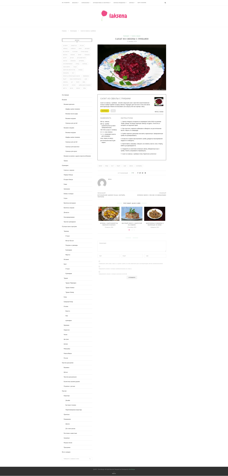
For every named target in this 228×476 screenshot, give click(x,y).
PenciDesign (132, 469)
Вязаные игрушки (70, 118)
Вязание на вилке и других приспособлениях (77, 156)
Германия (66, 325)
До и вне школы (70, 428)
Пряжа (66, 161)
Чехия (65, 334)
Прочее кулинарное (70, 222)
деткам (72, 57)
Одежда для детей (71, 123)
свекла (131, 166)
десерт (65, 57)
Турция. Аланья (69, 287)
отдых (75, 66)
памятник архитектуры (69, 69)
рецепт (118, 166)
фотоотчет (66, 85)
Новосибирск (68, 353)
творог (78, 82)
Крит (65, 264)
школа (71, 88)
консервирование (67, 63)
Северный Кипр (68, 302)
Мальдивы (67, 349)
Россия (82, 45)
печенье (80, 69)
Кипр (65, 297)
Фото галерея (142, 2)
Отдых (67, 236)
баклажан (87, 48)
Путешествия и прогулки (101, 2)
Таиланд (66, 231)
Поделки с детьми (69, 386)
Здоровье (67, 438)
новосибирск (66, 66)
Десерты (66, 212)
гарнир (100, 166)
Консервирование (69, 217)
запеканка (73, 60)
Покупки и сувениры (71, 245)
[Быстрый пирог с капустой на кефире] (131, 214)
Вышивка (66, 367)
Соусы (65, 198)
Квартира (67, 396)
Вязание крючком (69, 104)
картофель (81, 60)
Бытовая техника (70, 405)
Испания (66, 259)
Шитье (66, 372)
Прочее (131, 2)
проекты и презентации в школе (71, 76)
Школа (67, 424)
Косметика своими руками (72, 381)
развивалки (86, 76)
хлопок (74, 85)
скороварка (139, 166)
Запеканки (67, 189)
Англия (66, 344)
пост (112, 166)
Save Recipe (105, 111)
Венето (67, 311)
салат (124, 166)
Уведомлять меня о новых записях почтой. (113, 274)
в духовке (75, 51)
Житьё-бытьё (69, 240)
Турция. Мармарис (70, 283)
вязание (73, 54)
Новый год (74, 45)
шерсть (65, 88)
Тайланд (65, 48)
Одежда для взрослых (72, 146)
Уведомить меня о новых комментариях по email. (115, 268)
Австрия (66, 339)
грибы (106, 166)
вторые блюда (84, 51)
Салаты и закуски (135, 36)
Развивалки (67, 419)
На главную (66, 2)
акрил (80, 48)
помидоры (66, 73)
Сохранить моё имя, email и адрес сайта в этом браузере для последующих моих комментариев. (131, 263)
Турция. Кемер (69, 292)
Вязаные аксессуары (71, 114)
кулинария (68, 320)
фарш (84, 82)
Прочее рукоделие (119, 2)
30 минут (65, 45)
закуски (65, 60)
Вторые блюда (68, 179)
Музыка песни (68, 443)
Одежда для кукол (71, 151)
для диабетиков (81, 57)
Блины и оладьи (68, 193)
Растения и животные (70, 433)
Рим (66, 316)
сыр (72, 82)
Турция (66, 278)
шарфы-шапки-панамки (85, 85)
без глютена (66, 51)
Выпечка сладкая (69, 208)
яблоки (78, 88)
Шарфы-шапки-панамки (72, 109)
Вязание (75, 2)
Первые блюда (68, 175)
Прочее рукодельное (70, 377)
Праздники (67, 447)
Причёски (66, 414)
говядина (87, 54)
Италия (66, 306)
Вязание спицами (69, 128)
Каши (65, 184)
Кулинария (85, 2)
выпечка (65, 54)
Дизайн (67, 400)
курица (77, 63)
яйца (84, 88)
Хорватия (73, 48)
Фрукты (67, 255)
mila (110, 179)
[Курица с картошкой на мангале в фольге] (109, 214)
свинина (65, 82)
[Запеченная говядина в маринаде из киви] (154, 214)
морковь (84, 63)
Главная (64, 31)
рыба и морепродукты (75, 79)
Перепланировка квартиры (73, 410)
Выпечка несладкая (70, 203)
